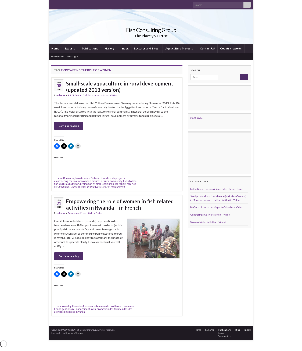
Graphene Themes (74, 333)
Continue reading (69, 125)
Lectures (95, 95)
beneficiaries (83, 178)
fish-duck (59, 183)
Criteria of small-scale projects (108, 178)
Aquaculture (74, 213)
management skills (86, 308)
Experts (70, 48)
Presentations (224, 336)
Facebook (196, 118)
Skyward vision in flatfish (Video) (208, 221)
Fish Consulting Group (151, 30)
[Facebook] (58, 3)
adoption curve (65, 178)
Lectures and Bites (146, 48)
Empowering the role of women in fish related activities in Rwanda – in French (120, 204)
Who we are (57, 56)
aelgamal (61, 95)
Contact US (207, 48)
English (86, 95)
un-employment (116, 186)
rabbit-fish (125, 183)
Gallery (110, 48)
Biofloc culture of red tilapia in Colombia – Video (216, 207)
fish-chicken (129, 181)
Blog (237, 329)
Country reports (231, 48)
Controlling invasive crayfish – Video (210, 214)
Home (55, 48)
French (83, 213)
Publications (90, 48)
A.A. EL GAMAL (75, 95)
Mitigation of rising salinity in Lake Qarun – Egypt (216, 188)
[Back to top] (294, 343)
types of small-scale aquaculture (88, 186)
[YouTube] (64, 3)
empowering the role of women (71, 181)
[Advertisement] (207, 152)
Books (221, 333)
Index (125, 48)
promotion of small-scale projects (99, 183)
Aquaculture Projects (179, 48)
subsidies (64, 186)
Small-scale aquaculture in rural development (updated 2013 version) (119, 86)
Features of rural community (106, 181)
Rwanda (80, 311)
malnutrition (72, 183)
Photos (99, 213)
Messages (73, 56)
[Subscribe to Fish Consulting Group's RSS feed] (53, 3)
